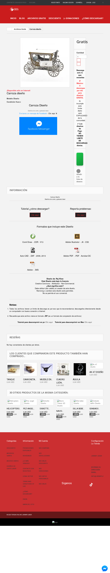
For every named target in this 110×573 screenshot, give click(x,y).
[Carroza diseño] (45, 62)
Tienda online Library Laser (21, 514)
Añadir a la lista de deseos (79, 178)
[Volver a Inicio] (9, 29)
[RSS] (83, 484)
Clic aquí (35, 215)
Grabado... (94, 408)
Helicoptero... (14, 408)
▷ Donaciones (71, 18)
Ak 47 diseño (96, 372)
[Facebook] (75, 484)
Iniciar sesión (68, 2)
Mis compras (44, 448)
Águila (76, 379)
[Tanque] (14, 369)
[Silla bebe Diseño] (80, 402)
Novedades (27, 456)
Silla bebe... (78, 408)
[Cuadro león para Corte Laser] (63, 369)
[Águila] (80, 369)
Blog (22, 18)
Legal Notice (28, 476)
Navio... (59, 411)
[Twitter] (79, 484)
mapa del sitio (28, 504)
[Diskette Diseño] (47, 402)
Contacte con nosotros (16, 2)
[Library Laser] (14, 9)
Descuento (55, 18)
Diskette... (45, 408)
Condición (11, 102)
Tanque (11, 379)
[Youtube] (87, 484)
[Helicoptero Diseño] (14, 402)
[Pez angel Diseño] (30, 402)
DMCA (25, 499)
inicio (13, 18)
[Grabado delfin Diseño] (96, 402)
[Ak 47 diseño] (96, 365)
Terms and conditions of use (28, 484)
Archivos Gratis (37, 18)
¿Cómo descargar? (92, 18)
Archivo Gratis (13, 461)
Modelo (10, 98)
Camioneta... (29, 379)
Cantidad (79, 52)
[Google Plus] (91, 484)
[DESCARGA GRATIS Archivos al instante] (79, 159)
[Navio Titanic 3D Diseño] (63, 403)
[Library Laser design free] (55, 522)
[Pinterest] (95, 484)
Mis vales (42, 484)
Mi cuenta (43, 441)
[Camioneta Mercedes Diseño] (30, 369)
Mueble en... (46, 379)
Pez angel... (29, 408)
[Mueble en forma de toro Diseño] (47, 369)
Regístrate (55, 2)
